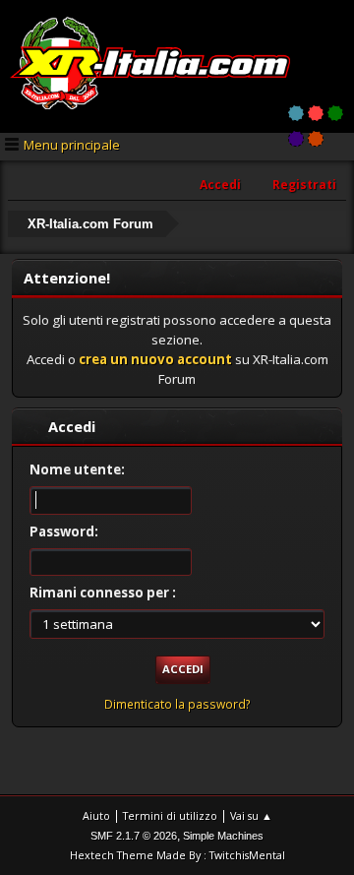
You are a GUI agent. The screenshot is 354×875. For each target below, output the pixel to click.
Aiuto (96, 815)
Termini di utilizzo (170, 815)
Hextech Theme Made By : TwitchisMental (177, 854)
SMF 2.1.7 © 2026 (133, 836)
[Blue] (296, 113)
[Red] (316, 113)
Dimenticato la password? (177, 704)
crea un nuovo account (155, 359)
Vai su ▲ (251, 815)
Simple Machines (223, 836)
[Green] (335, 113)
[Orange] (316, 139)
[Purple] (296, 139)
